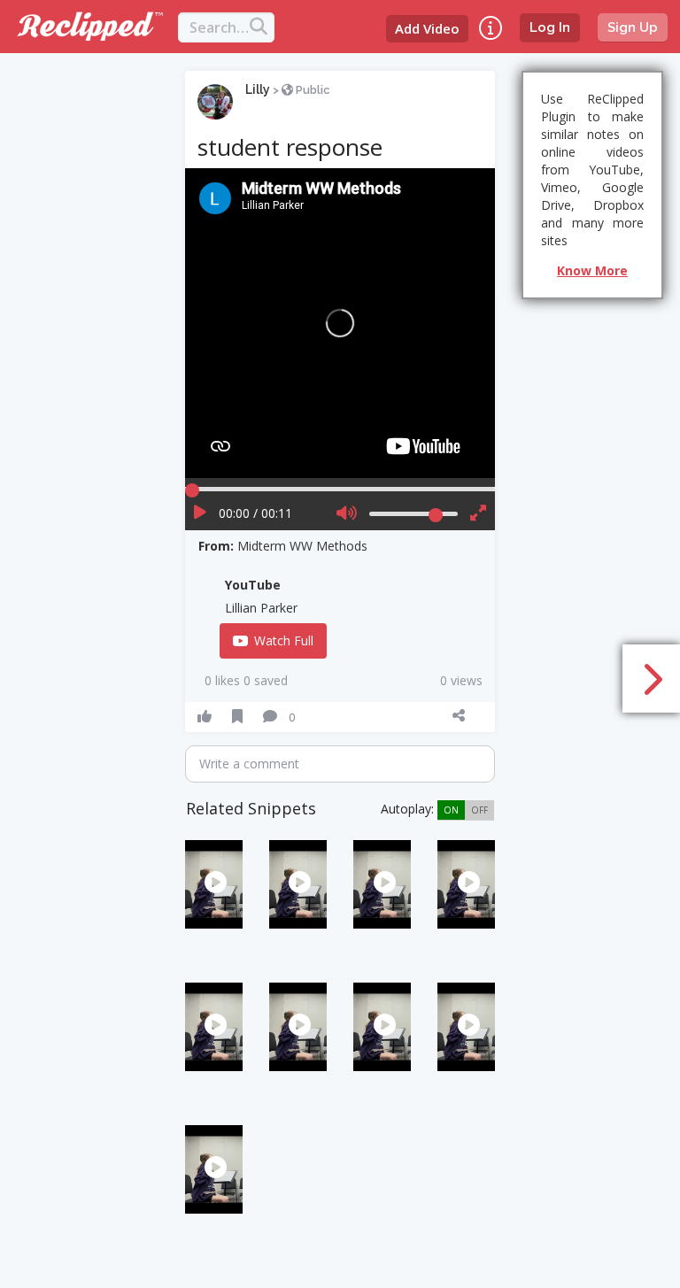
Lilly (257, 89)
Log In (549, 27)
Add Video (427, 28)
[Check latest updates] (490, 28)
